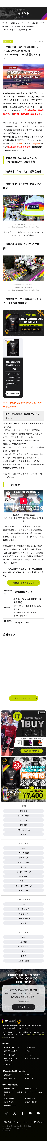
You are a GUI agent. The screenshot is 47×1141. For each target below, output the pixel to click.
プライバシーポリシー (32, 1035)
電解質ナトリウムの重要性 (13, 1093)
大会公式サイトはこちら (23, 582)
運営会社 (7, 1122)
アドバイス (29, 1078)
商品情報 (23, 825)
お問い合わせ (23, 1007)
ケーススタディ (9, 1078)
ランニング (23, 857)
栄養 (23, 951)
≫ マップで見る (20, 615)
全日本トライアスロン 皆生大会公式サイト (25, 518)
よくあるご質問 (10, 1054)
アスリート (29, 1074)
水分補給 (23, 942)
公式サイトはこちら (23, 698)
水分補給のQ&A (10, 1105)
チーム (23, 867)
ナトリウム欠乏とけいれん (34, 1093)
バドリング (23, 890)
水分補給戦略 (30, 1098)
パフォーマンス (23, 946)
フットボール (23, 876)
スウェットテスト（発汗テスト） (10, 1059)
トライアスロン (23, 853)
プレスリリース (23, 829)
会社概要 (7, 1064)
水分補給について (10, 1088)
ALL (23, 848)
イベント (8, 41)
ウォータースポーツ (23, 885)
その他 (23, 834)
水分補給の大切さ (31, 1088)
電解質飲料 (8, 1074)
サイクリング (23, 862)
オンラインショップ (11, 1047)
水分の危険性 (9, 1098)
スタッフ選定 (23, 960)
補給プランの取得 (10, 1051)
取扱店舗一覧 (30, 1047)
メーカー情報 (23, 815)
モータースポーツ (23, 871)
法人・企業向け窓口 (32, 1058)
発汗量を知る (9, 1102)
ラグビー (23, 881)
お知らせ (23, 811)
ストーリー (29, 1054)
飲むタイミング (31, 1102)
